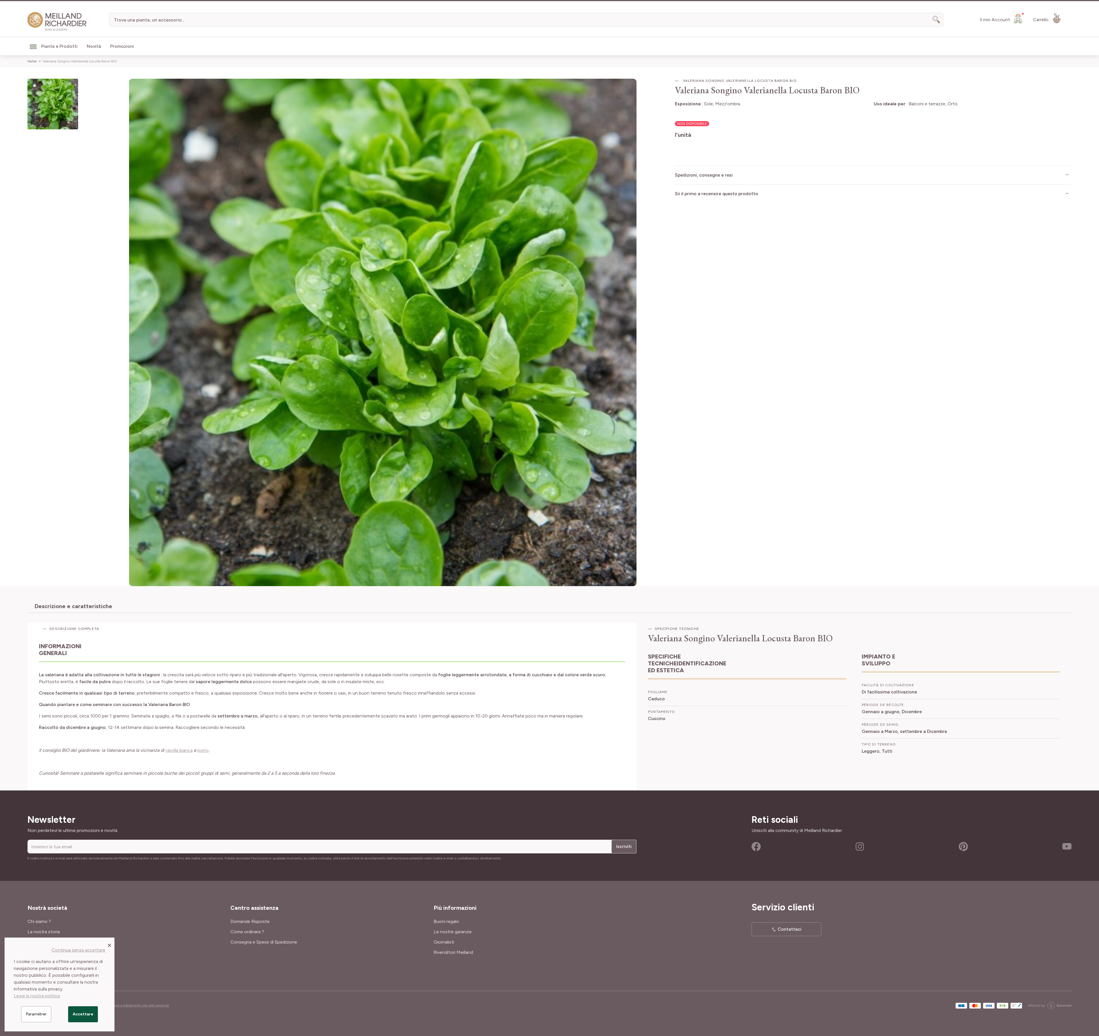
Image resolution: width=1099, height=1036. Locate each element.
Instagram (859, 846)
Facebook (756, 846)
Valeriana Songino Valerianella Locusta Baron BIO (79, 61)
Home (32, 61)
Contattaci (789, 929)
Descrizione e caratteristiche (73, 606)
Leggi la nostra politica (37, 996)
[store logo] (57, 21)
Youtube (1067, 846)
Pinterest (963, 846)
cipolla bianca (179, 750)
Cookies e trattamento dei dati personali (138, 1005)
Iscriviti (624, 846)
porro (203, 750)
